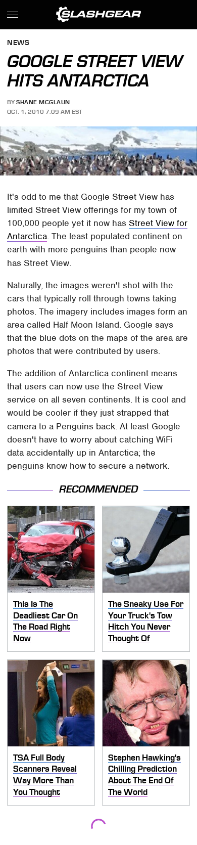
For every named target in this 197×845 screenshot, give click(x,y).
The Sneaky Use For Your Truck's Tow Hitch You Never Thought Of (145, 621)
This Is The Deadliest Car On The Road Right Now (45, 621)
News (18, 43)
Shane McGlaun (43, 102)
